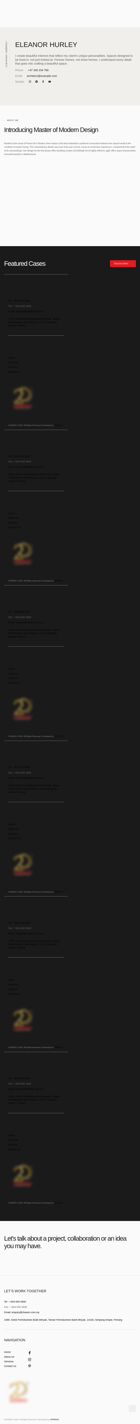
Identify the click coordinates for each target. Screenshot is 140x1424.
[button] (123, 263)
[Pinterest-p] (33, 371)
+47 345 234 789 (38, 70)
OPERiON (58, 425)
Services (13, 367)
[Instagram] (33, 365)
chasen (12, 425)
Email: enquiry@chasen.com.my (25, 311)
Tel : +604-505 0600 (19, 300)
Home (11, 357)
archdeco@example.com (42, 75)
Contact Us (14, 372)
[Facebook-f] (33, 358)
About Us (13, 362)
